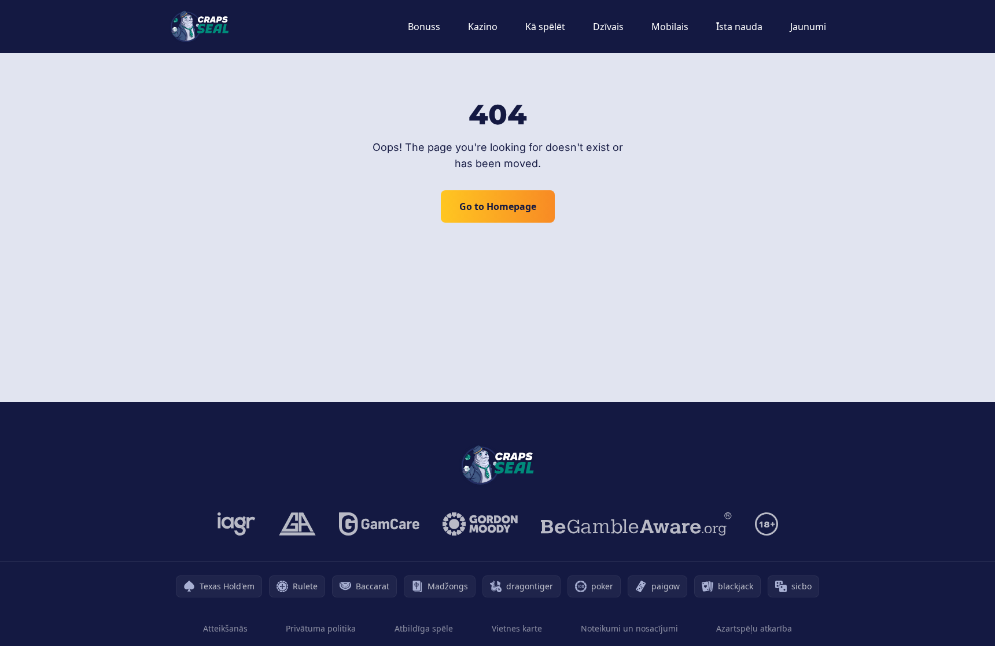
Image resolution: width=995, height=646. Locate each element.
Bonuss (424, 26)
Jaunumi (808, 26)
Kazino (483, 26)
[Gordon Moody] (480, 524)
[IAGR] (237, 524)
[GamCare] (379, 524)
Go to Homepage (497, 206)
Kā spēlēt (545, 26)
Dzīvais (608, 26)
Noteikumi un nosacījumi (629, 628)
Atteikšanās (225, 628)
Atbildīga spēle (424, 628)
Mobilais (669, 26)
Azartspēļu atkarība (754, 628)
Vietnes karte (517, 628)
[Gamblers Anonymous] (297, 524)
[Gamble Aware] (636, 524)
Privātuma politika (321, 628)
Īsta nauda (739, 26)
